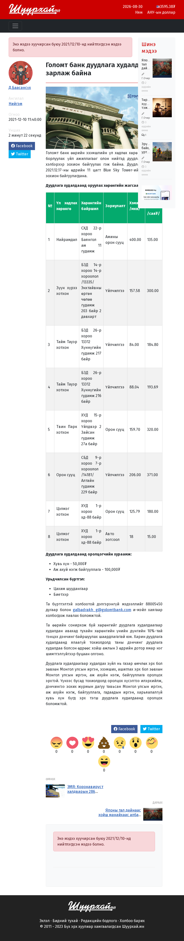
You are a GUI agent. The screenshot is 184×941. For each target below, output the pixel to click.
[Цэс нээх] (15, 26)
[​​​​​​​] (92, 906)
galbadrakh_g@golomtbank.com (102, 610)
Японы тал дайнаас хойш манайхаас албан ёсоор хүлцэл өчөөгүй (119, 815)
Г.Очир (146, 78)
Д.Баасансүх (20, 87)
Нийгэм (15, 103)
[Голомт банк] (157, 196)
